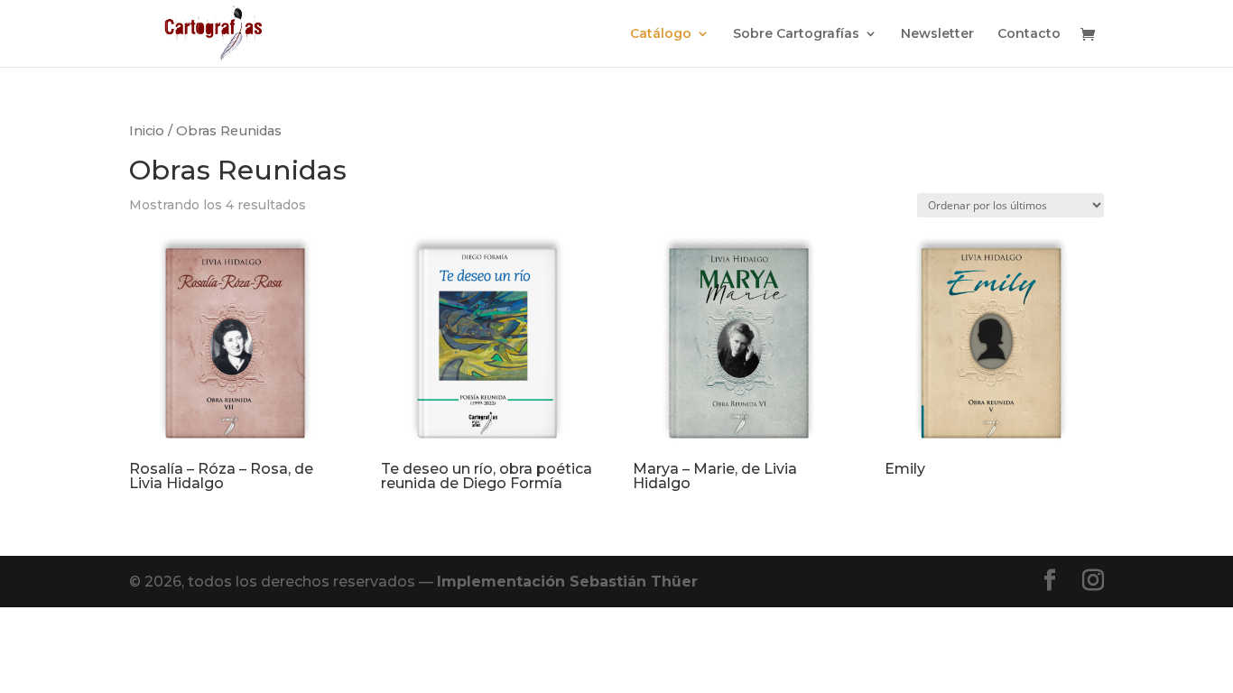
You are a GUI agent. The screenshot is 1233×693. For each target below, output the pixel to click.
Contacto (1029, 34)
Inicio (146, 131)
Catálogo (660, 34)
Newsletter (937, 34)
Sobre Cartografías (796, 34)
